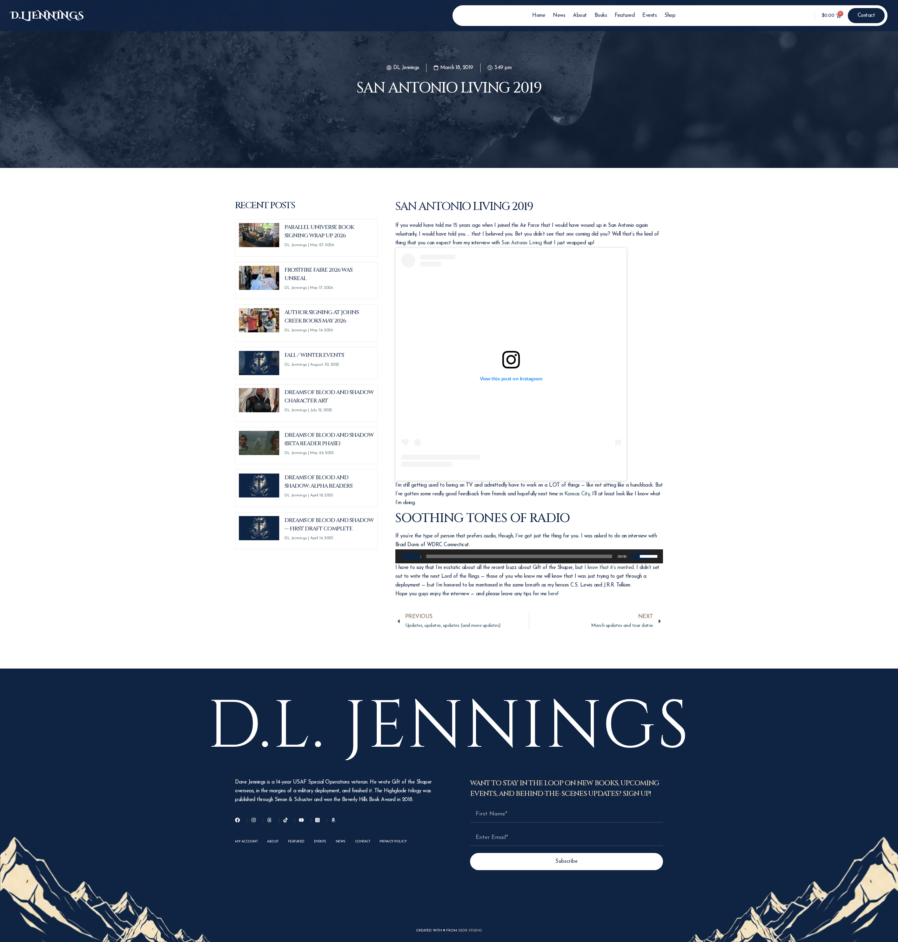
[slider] (649, 555)
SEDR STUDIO (470, 931)
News (559, 15)
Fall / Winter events (314, 355)
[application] (529, 556)
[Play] (411, 556)
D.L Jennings (47, 15)
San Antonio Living (521, 243)
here (552, 594)
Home (538, 15)
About (580, 15)
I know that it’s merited (609, 567)
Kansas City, (577, 494)
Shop (669, 15)
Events (649, 15)
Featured (625, 15)
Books (601, 15)
